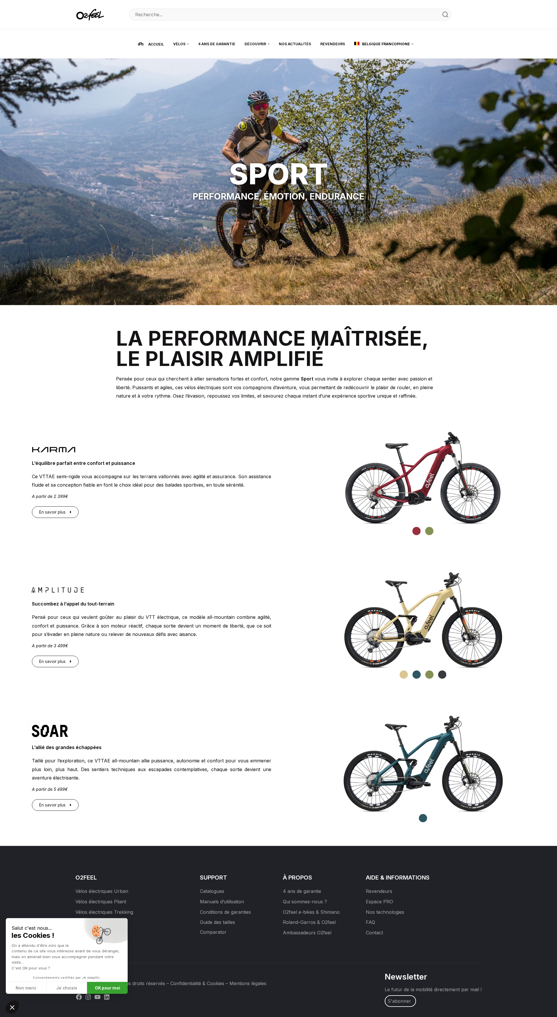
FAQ (370, 922)
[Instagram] (88, 996)
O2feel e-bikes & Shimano (311, 912)
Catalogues (212, 891)
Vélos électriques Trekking (104, 912)
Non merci (26, 987)
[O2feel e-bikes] (91, 14)
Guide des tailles (217, 922)
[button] (12, 1007)
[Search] (445, 14)
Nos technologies (385, 912)
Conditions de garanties (225, 912)
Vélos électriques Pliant (100, 901)
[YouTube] (97, 996)
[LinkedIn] (106, 996)
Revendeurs (379, 891)
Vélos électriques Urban (101, 891)
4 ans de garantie (302, 891)
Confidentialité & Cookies (197, 983)
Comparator (213, 932)
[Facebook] (78, 996)
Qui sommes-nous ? (305, 901)
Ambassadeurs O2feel (307, 933)
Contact (374, 933)
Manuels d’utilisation (222, 901)
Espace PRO (379, 901)
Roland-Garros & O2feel (309, 922)
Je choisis (66, 987)
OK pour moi (107, 987)
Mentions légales (247, 983)
